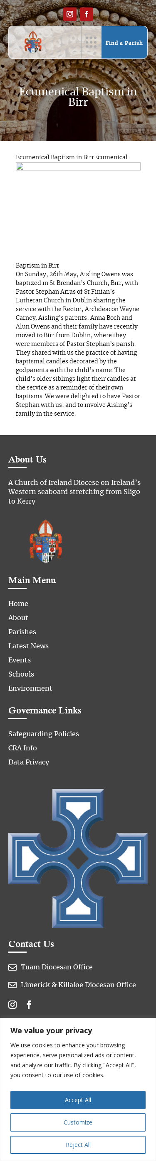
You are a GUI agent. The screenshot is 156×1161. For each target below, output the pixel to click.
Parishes (22, 632)
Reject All (78, 1145)
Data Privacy (28, 762)
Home (18, 604)
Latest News (28, 646)
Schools (21, 674)
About (18, 618)
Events (19, 660)
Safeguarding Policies (43, 734)
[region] (78, 1089)
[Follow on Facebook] (86, 14)
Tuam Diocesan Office (57, 967)
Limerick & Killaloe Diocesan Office (78, 985)
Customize (78, 1122)
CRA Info (22, 748)
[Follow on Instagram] (70, 14)
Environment (30, 688)
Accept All (78, 1100)
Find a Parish (124, 43)
